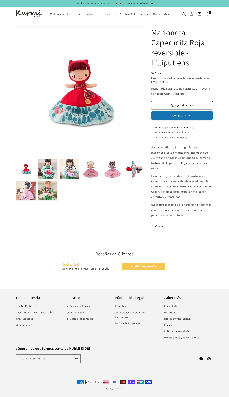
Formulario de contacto (79, 318)
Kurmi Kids (170, 306)
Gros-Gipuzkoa (24, 318)
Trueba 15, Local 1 (26, 306)
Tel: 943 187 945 (74, 312)
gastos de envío (183, 77)
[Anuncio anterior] (17, 3)
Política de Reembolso (177, 331)
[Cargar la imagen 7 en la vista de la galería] (26, 191)
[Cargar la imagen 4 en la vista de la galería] (91, 169)
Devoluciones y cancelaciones (181, 337)
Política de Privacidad (128, 323)
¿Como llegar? (24, 325)
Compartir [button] (161, 226)
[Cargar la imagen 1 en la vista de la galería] (26, 169)
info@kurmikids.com (77, 306)
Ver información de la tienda (171, 137)
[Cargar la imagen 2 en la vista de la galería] (48, 169)
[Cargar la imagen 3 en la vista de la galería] (69, 169)
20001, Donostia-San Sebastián (34, 312)
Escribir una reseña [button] (143, 266)
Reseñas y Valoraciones (177, 318)
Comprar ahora (182, 115)
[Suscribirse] (76, 358)
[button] (61, 14)
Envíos (168, 325)
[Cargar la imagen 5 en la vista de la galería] (112, 169)
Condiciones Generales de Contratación (130, 315)
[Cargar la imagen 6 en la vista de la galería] (134, 169)
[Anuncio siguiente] (212, 3)
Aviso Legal (121, 306)
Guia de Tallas (172, 312)
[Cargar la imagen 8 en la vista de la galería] (48, 191)
